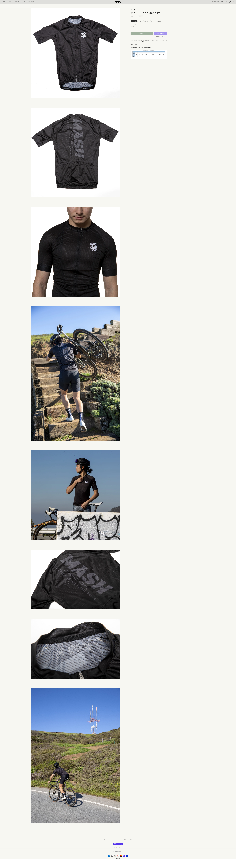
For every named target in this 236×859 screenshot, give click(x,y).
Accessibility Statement (116, 839)
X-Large (159, 21)
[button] (9, 2)
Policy (125, 839)
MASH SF (119, 858)
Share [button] (133, 62)
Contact (106, 839)
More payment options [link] (160, 36)
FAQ (131, 839)
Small (141, 21)
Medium (147, 21)
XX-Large (134, 24)
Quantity (132, 26)
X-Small (134, 21)
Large (153, 21)
